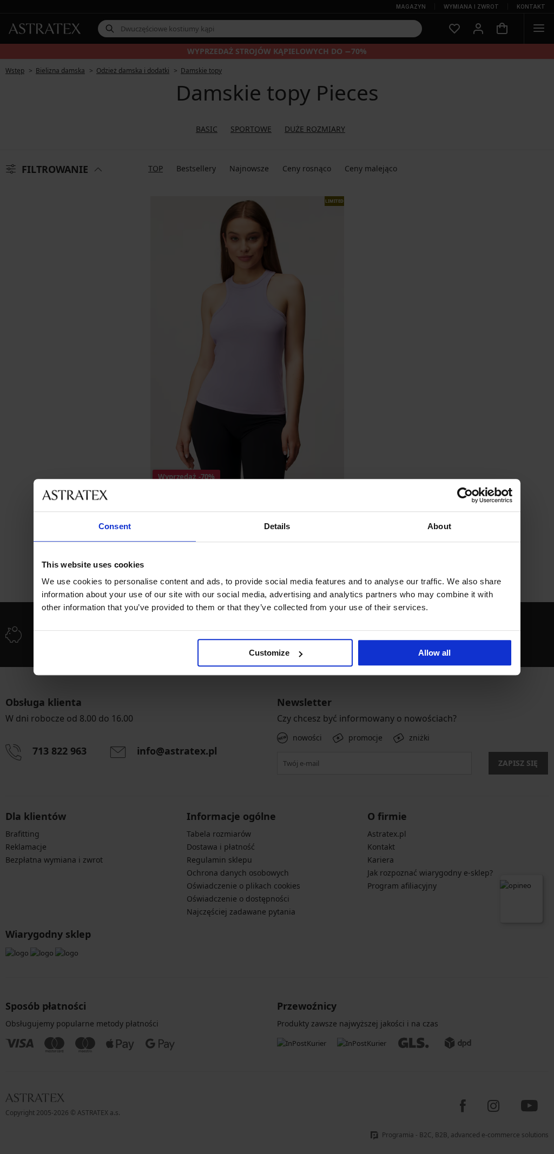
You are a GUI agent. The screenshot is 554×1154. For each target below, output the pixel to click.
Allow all (434, 652)
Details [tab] (277, 526)
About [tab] (439, 526)
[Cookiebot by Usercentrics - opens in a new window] (465, 495)
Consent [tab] (114, 526)
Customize (269, 652)
